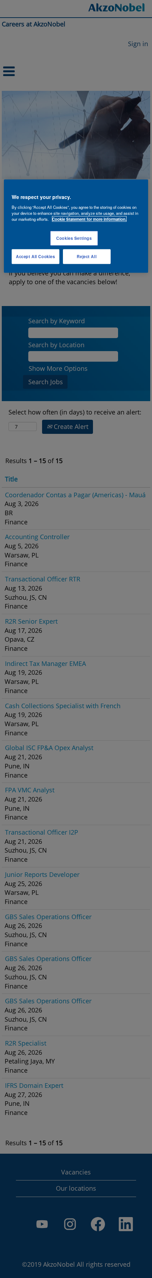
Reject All (87, 256)
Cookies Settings (74, 238)
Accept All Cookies (35, 256)
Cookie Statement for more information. (89, 219)
